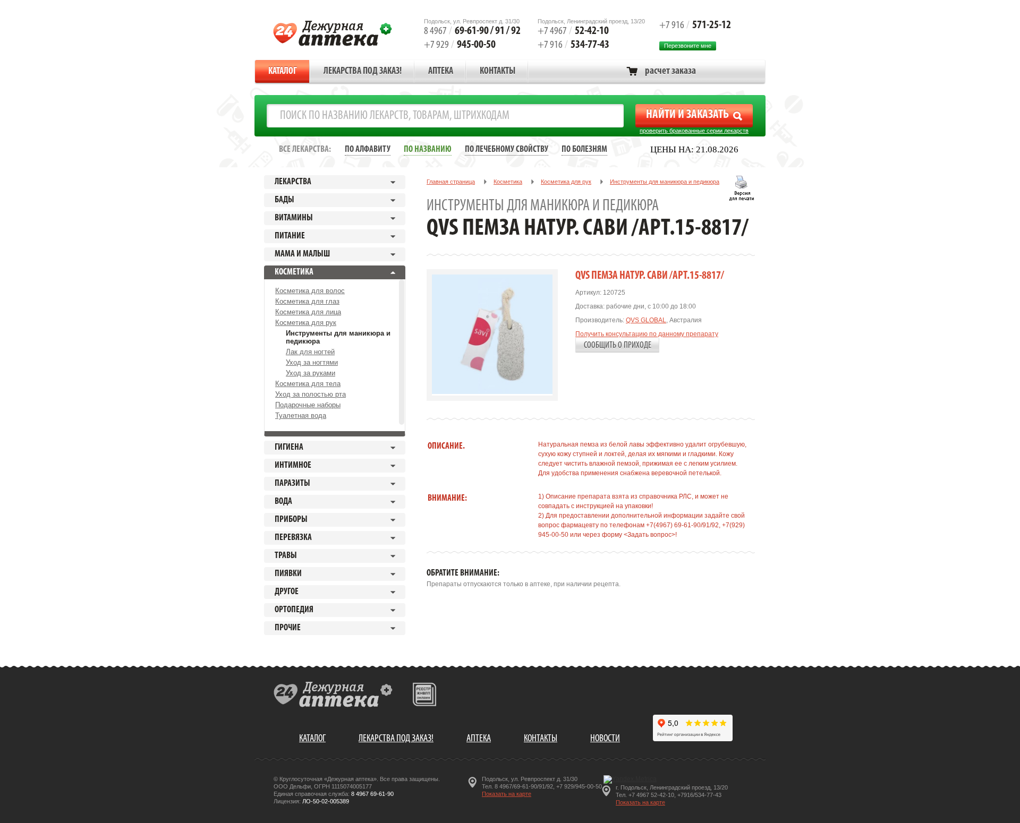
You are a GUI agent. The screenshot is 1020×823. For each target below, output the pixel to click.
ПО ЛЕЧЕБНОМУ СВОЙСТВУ (506, 149)
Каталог (282, 71)
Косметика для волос (310, 291)
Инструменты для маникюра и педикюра (338, 337)
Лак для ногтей (310, 352)
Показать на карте (506, 794)
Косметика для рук (305, 323)
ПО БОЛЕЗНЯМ (584, 149)
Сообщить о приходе (617, 345)
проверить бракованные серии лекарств (694, 130)
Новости (605, 739)
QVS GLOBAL (646, 320)
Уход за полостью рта (310, 394)
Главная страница (451, 181)
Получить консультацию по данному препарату (646, 334)
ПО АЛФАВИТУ (367, 149)
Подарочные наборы (308, 405)
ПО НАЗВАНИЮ (428, 149)
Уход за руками (310, 373)
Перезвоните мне (687, 45)
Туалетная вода (300, 415)
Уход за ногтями (312, 362)
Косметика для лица (308, 312)
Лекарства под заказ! (363, 71)
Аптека (440, 71)
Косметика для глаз (307, 301)
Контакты (497, 71)
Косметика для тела (308, 384)
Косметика (508, 181)
